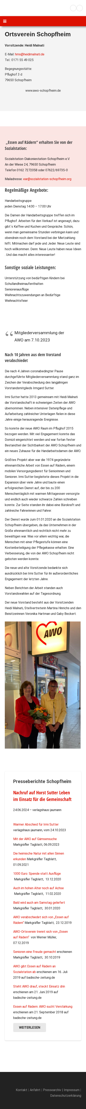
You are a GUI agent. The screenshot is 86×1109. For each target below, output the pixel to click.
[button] (53, 8)
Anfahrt (34, 1090)
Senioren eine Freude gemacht (34, 952)
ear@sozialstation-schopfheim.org (47, 179)
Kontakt (21, 1090)
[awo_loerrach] (20, 8)
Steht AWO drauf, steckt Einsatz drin (39, 986)
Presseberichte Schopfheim (42, 781)
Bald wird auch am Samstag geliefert (39, 903)
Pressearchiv (52, 1090)
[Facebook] (73, 8)
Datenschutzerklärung (65, 1096)
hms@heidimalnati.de (29, 54)
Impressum (71, 1090)
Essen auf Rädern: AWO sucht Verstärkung (42, 1006)
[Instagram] (79, 8)
